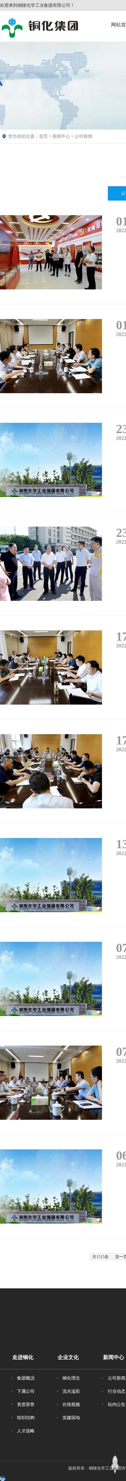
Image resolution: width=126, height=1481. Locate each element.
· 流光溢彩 (68, 1391)
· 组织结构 (23, 1417)
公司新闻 (83, 136)
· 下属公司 (23, 1391)
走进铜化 (22, 1357)
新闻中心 (61, 136)
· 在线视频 (68, 1404)
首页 (43, 136)
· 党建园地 (68, 1417)
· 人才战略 (23, 1431)
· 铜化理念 (68, 1378)
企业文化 (68, 1357)
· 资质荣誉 (23, 1404)
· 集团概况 (23, 1378)
